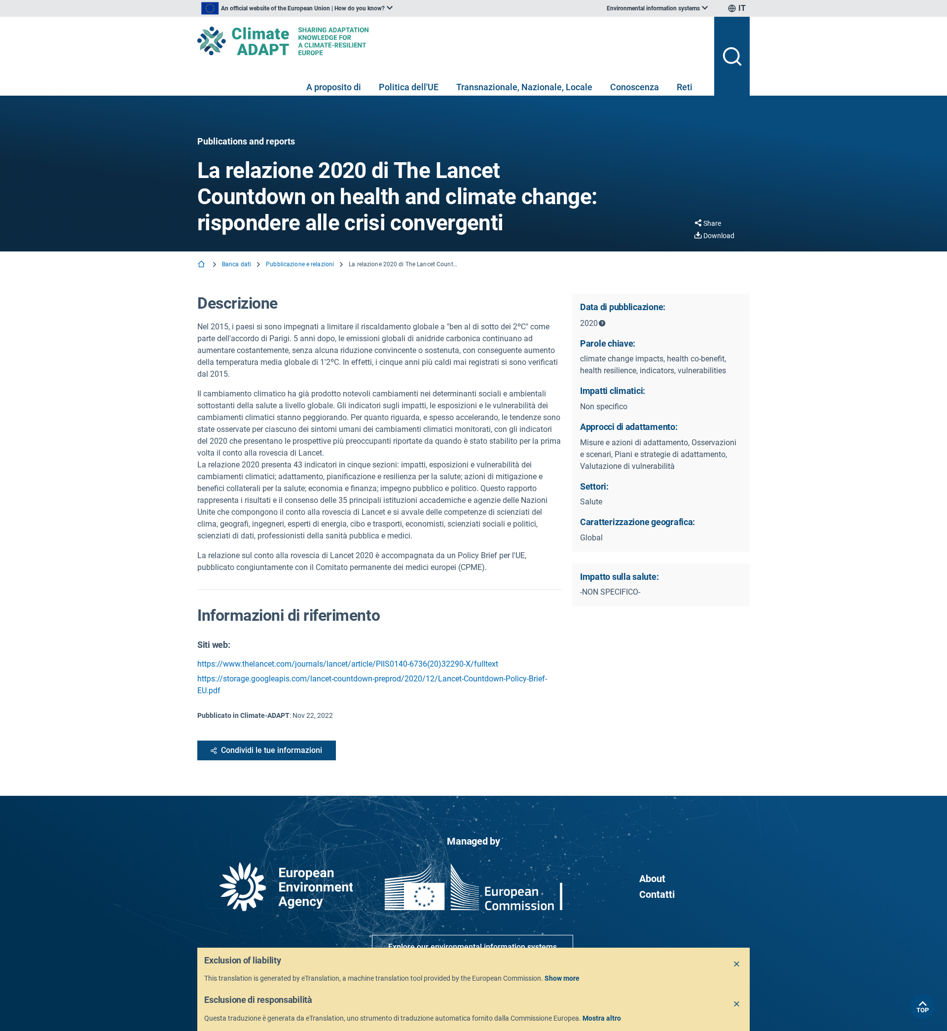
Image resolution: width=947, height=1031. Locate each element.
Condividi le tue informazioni (271, 750)
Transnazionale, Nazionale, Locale (524, 87)
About (652, 879)
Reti (684, 87)
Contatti (657, 894)
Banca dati (236, 264)
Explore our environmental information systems (472, 947)
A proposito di (333, 87)
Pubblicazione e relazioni (300, 264)
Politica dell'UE (408, 87)
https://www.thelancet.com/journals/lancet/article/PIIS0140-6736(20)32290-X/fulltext (347, 664)
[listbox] (297, 8)
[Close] (737, 964)
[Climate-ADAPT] (451, 41)
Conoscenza (634, 87)
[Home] (202, 265)
